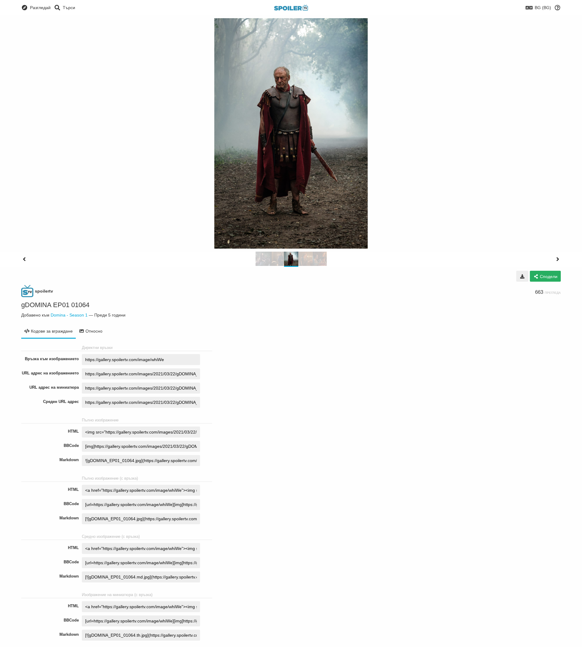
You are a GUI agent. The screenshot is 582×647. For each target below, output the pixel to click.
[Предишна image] (24, 259)
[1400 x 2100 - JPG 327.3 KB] (522, 276)
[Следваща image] (558, 259)
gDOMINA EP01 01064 (55, 305)
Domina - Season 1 (69, 315)
